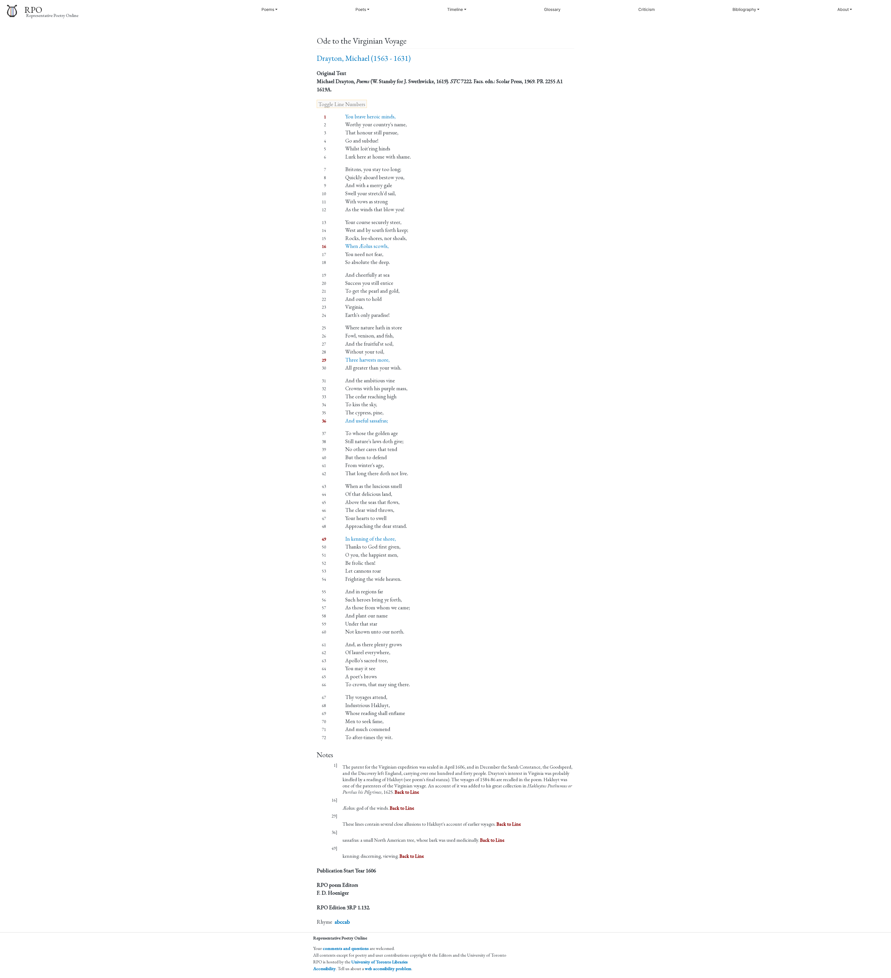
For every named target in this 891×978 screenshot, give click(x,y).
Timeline (455, 9)
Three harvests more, (367, 359)
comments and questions (346, 948)
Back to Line (407, 792)
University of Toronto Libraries (379, 962)
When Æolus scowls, (367, 246)
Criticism (646, 9)
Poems (267, 9)
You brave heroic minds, (370, 116)
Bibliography (744, 9)
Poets (360, 9)
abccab (342, 921)
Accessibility (324, 969)
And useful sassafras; (366, 420)
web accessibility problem (388, 969)
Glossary (552, 9)
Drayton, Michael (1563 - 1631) (364, 58)
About (843, 9)
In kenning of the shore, (370, 538)
